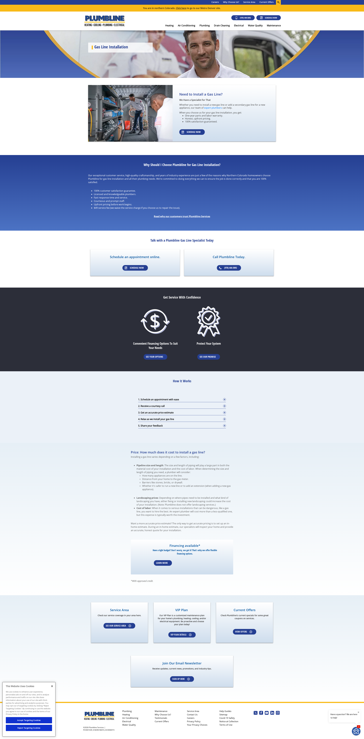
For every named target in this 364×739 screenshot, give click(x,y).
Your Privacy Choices (197, 724)
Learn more (162, 562)
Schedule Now (271, 17)
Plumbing (204, 25)
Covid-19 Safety (227, 718)
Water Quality (255, 25)
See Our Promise (208, 356)
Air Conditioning (186, 25)
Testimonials (161, 718)
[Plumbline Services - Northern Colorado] (104, 21)
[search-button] (278, 2)
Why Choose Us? (231, 2)
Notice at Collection (228, 721)
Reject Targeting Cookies (28, 728)
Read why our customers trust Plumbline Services (182, 216)
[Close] (52, 686)
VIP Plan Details (178, 634)
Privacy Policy (193, 721)
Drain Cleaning (222, 25)
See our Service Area (116, 625)
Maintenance (274, 25)
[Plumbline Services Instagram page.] (278, 713)
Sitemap (223, 714)
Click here (181, 8)
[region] (29, 709)
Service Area (249, 2)
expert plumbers (213, 107)
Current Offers (266, 2)
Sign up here (178, 678)
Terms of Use (225, 724)
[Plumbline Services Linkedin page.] (272, 713)
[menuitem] (215, 2)
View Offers (241, 631)
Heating (169, 25)
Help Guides (225, 711)
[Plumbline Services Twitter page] (256, 713)
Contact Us (192, 714)
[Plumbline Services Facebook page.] (261, 713)
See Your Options (154, 356)
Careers (215, 2)
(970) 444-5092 (245, 17)
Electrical (239, 25)
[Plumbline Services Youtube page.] (267, 713)
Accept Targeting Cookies (29, 720)
